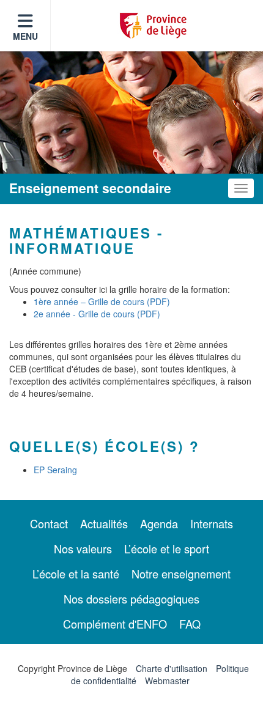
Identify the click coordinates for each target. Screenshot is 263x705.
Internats (211, 523)
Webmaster (167, 680)
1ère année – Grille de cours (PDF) (102, 301)
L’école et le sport (166, 548)
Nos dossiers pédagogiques (131, 599)
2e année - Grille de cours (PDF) (97, 314)
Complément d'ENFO (115, 624)
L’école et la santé (75, 573)
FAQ (190, 624)
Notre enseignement (181, 573)
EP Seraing (55, 469)
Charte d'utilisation (171, 668)
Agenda (159, 523)
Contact (49, 523)
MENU (25, 36)
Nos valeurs (83, 548)
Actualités (104, 523)
